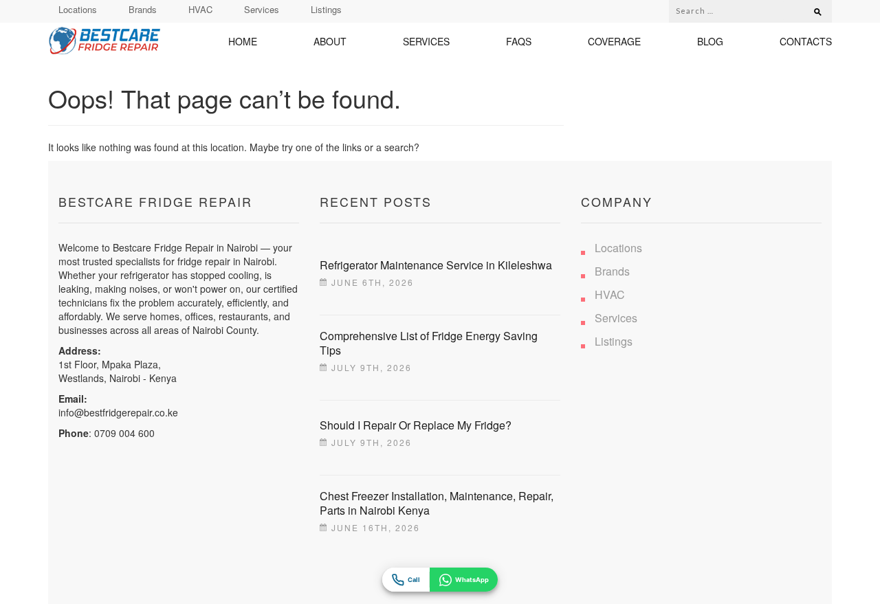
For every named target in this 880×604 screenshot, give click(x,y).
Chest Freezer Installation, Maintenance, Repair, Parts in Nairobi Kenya (436, 503)
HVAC (200, 9)
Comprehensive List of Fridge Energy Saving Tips (429, 342)
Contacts (806, 41)
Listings (326, 9)
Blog (710, 41)
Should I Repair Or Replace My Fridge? (416, 425)
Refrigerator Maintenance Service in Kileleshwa (436, 265)
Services (261, 9)
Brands (143, 9)
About (330, 41)
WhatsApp (472, 579)
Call (414, 579)
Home (242, 41)
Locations (77, 9)
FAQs (518, 41)
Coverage (614, 41)
